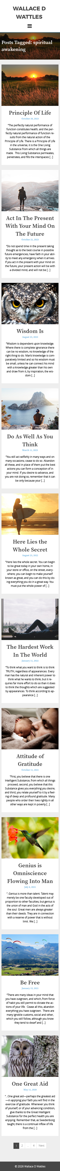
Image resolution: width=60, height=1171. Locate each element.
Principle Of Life (30, 113)
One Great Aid (30, 1084)
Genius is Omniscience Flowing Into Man (30, 873)
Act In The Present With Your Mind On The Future (30, 226)
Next (41, 1145)
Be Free (30, 982)
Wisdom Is (30, 331)
